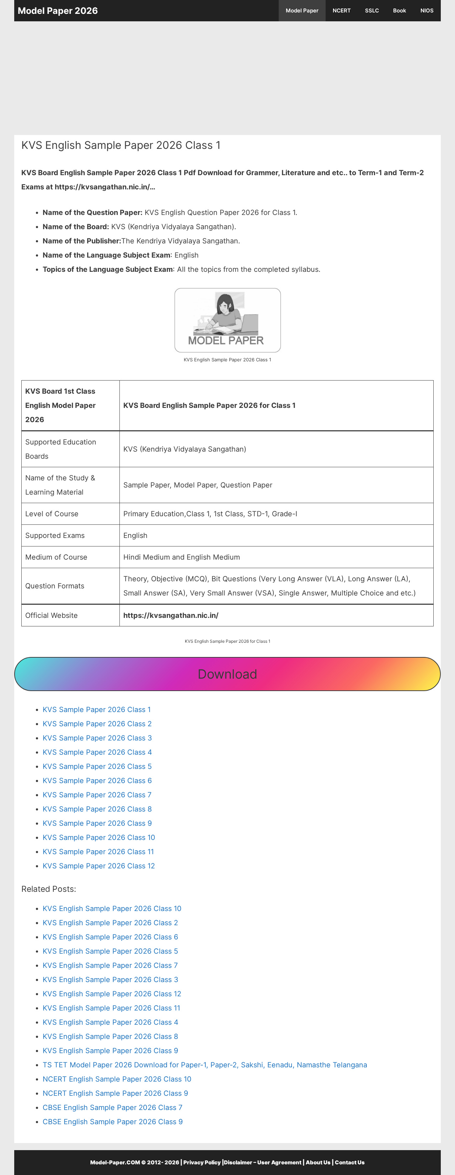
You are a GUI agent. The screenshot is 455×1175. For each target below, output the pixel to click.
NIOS (427, 10)
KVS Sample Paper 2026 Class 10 (99, 837)
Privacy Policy (202, 1162)
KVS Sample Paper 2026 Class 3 (97, 738)
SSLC (372, 10)
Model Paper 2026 (58, 10)
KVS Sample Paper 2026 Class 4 (97, 752)
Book (399, 10)
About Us (318, 1162)
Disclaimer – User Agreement (262, 1162)
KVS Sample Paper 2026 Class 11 (98, 851)
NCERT (342, 10)
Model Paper (302, 10)
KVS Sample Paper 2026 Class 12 (99, 866)
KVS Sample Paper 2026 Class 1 (97, 709)
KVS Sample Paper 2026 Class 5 (97, 766)
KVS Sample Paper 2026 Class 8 (97, 809)
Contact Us (350, 1162)
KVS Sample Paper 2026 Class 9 (97, 823)
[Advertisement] (227, 78)
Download (227, 674)
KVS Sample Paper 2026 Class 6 (97, 780)
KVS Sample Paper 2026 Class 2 (97, 723)
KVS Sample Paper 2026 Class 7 (97, 795)
